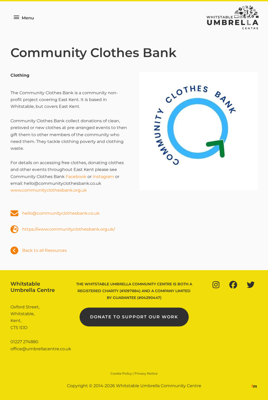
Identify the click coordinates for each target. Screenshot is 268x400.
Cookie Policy (121, 373)
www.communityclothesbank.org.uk (48, 190)
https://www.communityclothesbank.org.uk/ (68, 229)
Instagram (103, 176)
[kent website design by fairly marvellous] (254, 385)
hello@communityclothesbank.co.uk (61, 213)
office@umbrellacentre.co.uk (40, 348)
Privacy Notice (146, 373)
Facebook (76, 176)
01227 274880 (24, 341)
